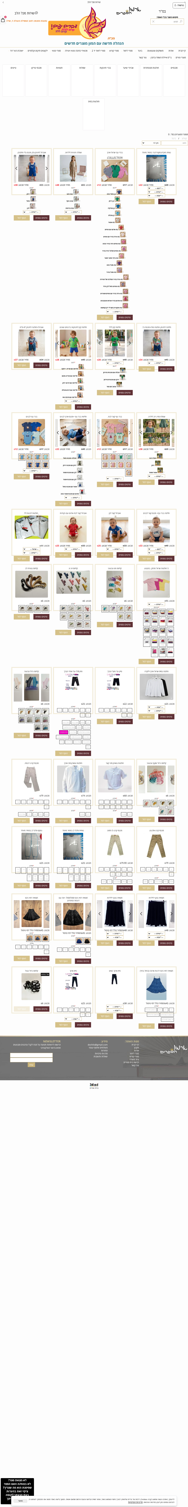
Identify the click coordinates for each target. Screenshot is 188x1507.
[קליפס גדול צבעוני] (14, 701)
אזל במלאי (45, 974)
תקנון (136, 1047)
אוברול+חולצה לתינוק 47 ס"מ (31, 327)
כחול (28, 201)
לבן (28, 208)
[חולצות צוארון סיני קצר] (115, 791)
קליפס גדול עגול (31, 970)
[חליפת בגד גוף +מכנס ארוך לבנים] (73, 445)
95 (167, 600)
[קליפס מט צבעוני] (115, 597)
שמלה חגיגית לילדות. (73, 152)
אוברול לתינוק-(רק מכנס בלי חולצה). (31, 152)
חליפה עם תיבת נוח (70, 397)
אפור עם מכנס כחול (70, 486)
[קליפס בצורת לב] (31, 597)
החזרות (104, 1050)
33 (58, 449)
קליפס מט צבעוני (115, 568)
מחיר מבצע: (147, 184)
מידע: (104, 1041)
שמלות (82, 67)
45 (167, 359)
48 (58, 184)
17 (125, 185)
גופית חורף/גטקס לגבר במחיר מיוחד (156, 152)
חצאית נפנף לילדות (156, 897)
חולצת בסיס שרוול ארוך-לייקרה (156, 671)
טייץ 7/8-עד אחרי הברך (73, 671)
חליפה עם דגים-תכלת (69, 390)
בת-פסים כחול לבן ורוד (111, 286)
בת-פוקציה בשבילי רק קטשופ (111, 307)
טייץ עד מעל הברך (114, 671)
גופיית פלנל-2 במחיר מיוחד (73, 830)
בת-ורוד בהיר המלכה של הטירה (111, 279)
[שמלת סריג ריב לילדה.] (156, 445)
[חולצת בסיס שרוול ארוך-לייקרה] (156, 699)
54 (42, 359)
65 (83, 185)
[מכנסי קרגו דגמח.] (32, 791)
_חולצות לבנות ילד (31, 513)
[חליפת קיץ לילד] (114, 355)
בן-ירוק (111, 201)
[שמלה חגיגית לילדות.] (73, 181)
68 (125, 795)
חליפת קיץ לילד (115, 327)
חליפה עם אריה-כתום (69, 376)
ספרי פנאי (56, 50)
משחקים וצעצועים (155, 50)
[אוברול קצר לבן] (115, 542)
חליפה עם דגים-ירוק (69, 383)
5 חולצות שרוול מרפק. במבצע (156, 568)
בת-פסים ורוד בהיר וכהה (111, 243)
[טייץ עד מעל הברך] (114, 689)
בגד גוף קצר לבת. (115, 416)
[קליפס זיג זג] (73, 593)
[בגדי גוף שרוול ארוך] (115, 181)
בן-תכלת (111, 215)
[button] (147, 201)
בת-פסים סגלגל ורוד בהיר (111, 251)
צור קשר (143, 57)
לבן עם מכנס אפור (69, 479)
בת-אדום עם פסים (111, 229)
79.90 (124, 863)
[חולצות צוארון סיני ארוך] (73, 791)
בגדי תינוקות (105, 67)
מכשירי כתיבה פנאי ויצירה (76, 50)
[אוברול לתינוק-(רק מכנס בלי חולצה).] (32, 181)
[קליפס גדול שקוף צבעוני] (156, 791)
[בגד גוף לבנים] (32, 445)
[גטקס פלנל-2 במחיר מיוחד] (31, 859)
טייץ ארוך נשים (115, 970)
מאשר (20, 1501)
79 (42, 795)
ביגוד (140, 50)
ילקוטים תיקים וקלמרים (38, 50)
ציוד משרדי (134, 1059)
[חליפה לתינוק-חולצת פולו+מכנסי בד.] (156, 355)
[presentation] (3, 2)
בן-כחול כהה (111, 194)
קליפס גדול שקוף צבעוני (156, 763)
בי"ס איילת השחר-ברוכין (161, 57)
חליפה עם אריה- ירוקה (70, 369)
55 (42, 185)
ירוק (28, 194)
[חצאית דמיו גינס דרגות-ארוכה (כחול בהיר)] (156, 999)
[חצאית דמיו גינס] (31, 926)
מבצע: (171, 184)
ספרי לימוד (128, 50)
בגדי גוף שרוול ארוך (115, 152)
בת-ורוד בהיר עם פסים (111, 236)
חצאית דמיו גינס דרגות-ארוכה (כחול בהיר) (156, 970)
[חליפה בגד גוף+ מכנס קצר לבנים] (156, 542)
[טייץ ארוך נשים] (115, 985)
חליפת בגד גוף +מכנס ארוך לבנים (73, 416)
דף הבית (182, 50)
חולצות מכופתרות (151, 67)
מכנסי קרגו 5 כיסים (114, 830)
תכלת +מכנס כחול (69, 458)
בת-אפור (111, 222)
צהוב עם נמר (111, 386)
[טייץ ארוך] (73, 988)
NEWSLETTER (52, 1041)
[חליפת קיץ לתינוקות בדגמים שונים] (73, 355)
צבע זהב (70, 194)
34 (141, 359)
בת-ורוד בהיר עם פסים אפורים (111, 293)
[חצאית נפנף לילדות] (156, 926)
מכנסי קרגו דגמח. (31, 763)
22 (141, 184)
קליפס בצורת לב (31, 568)
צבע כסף (69, 201)
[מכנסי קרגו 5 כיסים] (115, 857)
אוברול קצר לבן (115, 513)
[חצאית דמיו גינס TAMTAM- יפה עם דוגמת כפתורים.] (73, 929)
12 (99, 184)
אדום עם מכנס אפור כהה (70, 494)
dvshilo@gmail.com (98, 1044)
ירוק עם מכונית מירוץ (111, 379)
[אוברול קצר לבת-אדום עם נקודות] (73, 542)
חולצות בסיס (93, 101)
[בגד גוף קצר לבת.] (115, 445)
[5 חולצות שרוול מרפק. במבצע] (156, 597)
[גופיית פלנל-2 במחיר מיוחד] (73, 859)
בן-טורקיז (111, 208)
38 (16, 184)
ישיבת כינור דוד (16, 50)
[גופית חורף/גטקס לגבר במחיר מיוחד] (156, 181)
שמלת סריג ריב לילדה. (156, 416)
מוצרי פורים (181, 57)
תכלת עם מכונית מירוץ (111, 372)
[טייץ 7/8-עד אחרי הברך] (73, 689)
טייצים (13, 67)
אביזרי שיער (128, 67)
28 (167, 185)
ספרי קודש (114, 50)
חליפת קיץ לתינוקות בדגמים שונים (73, 327)
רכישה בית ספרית (130, 1062)
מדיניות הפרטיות (135, 1502)
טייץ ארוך (73, 970)
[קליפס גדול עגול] (31, 999)
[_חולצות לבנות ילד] (31, 538)
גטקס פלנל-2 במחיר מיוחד (31, 830)
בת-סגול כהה (111, 265)
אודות (171, 50)
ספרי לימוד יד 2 (98, 50)
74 (83, 795)
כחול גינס (152, 458)
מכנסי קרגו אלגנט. (156, 830)
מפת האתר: (132, 1041)
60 (167, 449)
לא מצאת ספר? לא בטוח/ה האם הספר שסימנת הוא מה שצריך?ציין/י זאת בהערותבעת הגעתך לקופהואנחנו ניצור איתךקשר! (17, 1491)
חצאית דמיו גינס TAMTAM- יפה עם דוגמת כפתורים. (73, 899)
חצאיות (59, 67)
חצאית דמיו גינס (31, 897)
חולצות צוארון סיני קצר (115, 763)
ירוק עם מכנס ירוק (69, 465)
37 (16, 359)
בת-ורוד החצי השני (111, 258)
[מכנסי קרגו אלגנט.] (156, 859)
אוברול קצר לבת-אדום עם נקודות (73, 513)
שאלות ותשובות (100, 1056)
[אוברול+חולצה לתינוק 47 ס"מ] (32, 355)
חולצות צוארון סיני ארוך (73, 763)
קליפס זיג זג (73, 568)
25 (99, 545)
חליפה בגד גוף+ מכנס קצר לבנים (156, 513)
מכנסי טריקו (36, 67)
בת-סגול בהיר (111, 272)
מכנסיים (174, 67)
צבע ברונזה (70, 208)
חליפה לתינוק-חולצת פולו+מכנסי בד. (156, 327)
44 (42, 545)
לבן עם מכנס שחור (69, 472)
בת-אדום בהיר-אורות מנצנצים (111, 300)
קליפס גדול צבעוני (31, 671)
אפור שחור (153, 472)
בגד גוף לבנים (31, 416)
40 (125, 359)
